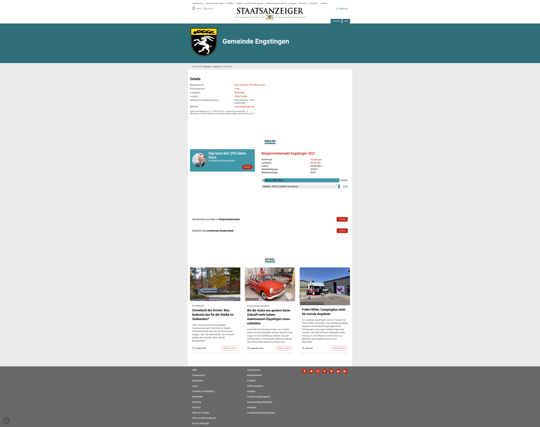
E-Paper (336, 21)
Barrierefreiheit (254, 375)
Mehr (247, 167)
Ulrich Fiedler (240, 96)
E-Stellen (229, 3)
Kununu (345, 371)
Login (195, 386)
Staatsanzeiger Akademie (276, 3)
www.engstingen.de (244, 106)
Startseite (207, 66)
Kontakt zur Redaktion (203, 391)
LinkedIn (338, 371)
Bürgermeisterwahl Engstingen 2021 (288, 153)
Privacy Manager (200, 423)
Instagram (318, 371)
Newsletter (313, 3)
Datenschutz (198, 375)
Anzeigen (293, 3)
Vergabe (239, 3)
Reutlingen (239, 92)
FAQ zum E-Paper (200, 412)
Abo (346, 21)
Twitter (311, 371)
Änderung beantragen (235, 111)
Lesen (342, 219)
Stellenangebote (255, 386)
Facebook (304, 371)
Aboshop (302, 3)
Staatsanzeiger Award (214, 3)
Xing (331, 371)
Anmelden (343, 9)
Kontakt (323, 3)
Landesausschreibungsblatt (261, 412)
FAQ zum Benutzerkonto (204, 418)
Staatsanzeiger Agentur (254, 3)
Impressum (197, 380)
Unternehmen (198, 3)
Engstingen (316, 159)
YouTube (324, 371)
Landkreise (216, 66)
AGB (194, 370)
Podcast (196, 407)
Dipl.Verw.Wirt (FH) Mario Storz (249, 85)
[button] (6, 421)
